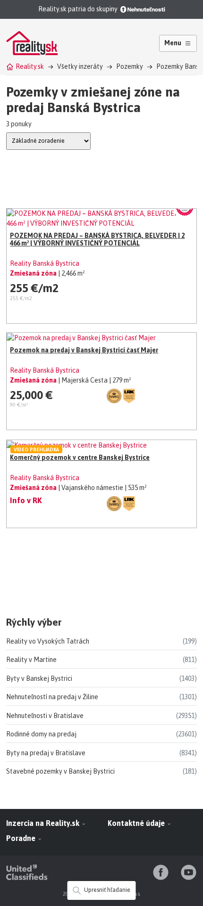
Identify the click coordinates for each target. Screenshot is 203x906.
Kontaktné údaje (137, 823)
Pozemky (129, 66)
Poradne (21, 838)
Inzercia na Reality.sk (43, 823)
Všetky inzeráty (80, 66)
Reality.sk (30, 66)
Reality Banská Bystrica (44, 263)
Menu (172, 43)
